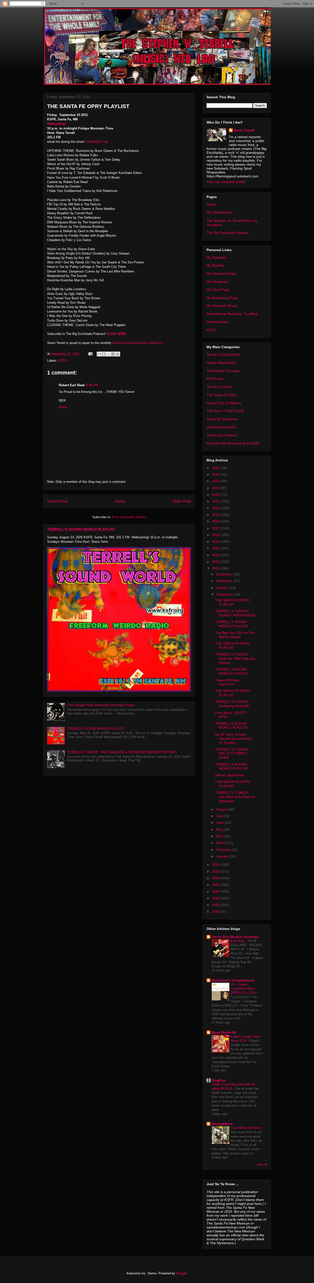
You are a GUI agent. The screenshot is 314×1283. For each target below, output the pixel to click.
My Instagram (217, 282)
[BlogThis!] (103, 354)
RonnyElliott (222, 1124)
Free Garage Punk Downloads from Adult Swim (100, 705)
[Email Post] (90, 354)
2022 (216, 495)
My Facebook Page (222, 273)
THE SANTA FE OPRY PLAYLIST (232, 602)
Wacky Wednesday (221, 363)
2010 (216, 865)
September (225, 594)
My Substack (216, 257)
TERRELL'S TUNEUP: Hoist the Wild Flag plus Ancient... (235, 658)
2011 (216, 568)
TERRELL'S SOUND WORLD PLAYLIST (81, 529)
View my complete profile (226, 182)
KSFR (211, 330)
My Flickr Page (218, 290)
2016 (216, 535)
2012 (216, 562)
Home (120, 501)
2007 (216, 885)
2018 (216, 521)
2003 (216, 911)
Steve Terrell (244, 130)
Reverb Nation (218, 322)
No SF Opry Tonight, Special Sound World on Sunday (233, 738)
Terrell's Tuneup (219, 387)
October (223, 588)
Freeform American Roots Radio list (137, 343)
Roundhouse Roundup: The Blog (232, 314)
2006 (216, 891)
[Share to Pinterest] (117, 354)
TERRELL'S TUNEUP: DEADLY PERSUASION (235, 613)
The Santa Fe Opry (221, 395)
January (223, 856)
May (220, 829)
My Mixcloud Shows (222, 306)
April (220, 836)
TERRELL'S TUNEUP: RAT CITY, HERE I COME (232, 753)
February (223, 850)
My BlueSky (216, 265)
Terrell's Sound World (223, 354)
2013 (216, 555)
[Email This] (99, 354)
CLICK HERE (116, 334)
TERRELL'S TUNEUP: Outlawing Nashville (232, 704)
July (219, 816)
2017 (216, 528)
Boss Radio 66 (224, 1032)
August (222, 809)
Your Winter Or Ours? (246, 1128)
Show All (262, 1164)
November (224, 581)
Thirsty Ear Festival (221, 435)
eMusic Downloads (221, 427)
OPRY (62, 360)
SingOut (218, 1080)
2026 (216, 468)
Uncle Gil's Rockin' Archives (235, 937)
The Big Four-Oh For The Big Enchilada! (235, 635)
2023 (216, 488)
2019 (216, 515)
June (220, 823)
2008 (216, 878)
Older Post (181, 501)
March (221, 843)
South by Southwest (222, 419)
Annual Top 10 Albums (224, 403)
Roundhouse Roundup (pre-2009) (233, 443)
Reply (63, 407)
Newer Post (57, 501)
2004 (216, 905)
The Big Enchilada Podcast (227, 233)
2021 (216, 501)
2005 (216, 898)
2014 (216, 548)
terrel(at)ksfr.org (96, 141)
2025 (216, 474)
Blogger (181, 1273)
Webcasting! (56, 124)
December (224, 574)
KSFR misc (215, 379)
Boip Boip (238, 941)
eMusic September (229, 775)
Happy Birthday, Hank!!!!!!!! (227, 682)
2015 (216, 541)
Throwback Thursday (223, 371)
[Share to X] (108, 354)
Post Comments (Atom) (129, 517)
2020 (216, 508)
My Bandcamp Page (222, 298)
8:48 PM (92, 385)
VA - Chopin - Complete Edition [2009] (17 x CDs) (244, 989)
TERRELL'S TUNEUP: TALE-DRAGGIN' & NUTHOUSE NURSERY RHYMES (122, 752)
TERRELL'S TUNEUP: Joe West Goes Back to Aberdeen (235, 797)
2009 (216, 871)
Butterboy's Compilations (233, 980)
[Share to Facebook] (113, 354)
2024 (216, 481)
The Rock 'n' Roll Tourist (225, 411)
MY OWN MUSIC (220, 212)
